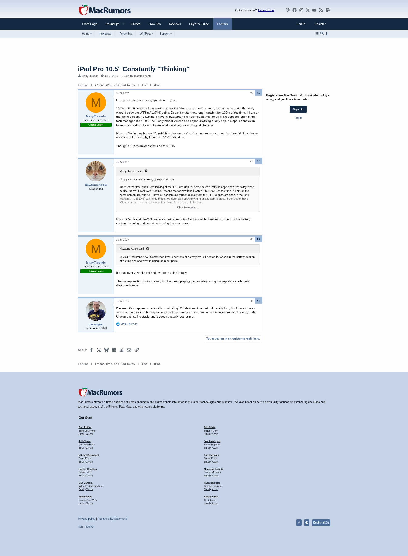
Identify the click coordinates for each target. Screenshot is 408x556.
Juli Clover (85, 441)
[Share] (251, 93)
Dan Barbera (85, 482)
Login (298, 117)
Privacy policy (86, 518)
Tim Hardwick (211, 455)
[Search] (322, 33)
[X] (308, 10)
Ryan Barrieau (212, 482)
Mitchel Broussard (89, 455)
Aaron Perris (211, 496)
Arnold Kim (85, 427)
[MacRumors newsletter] (328, 10)
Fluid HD (89, 526)
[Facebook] (294, 10)
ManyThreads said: (131, 171)
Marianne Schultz (213, 469)
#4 (258, 300)
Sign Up (298, 109)
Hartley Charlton (88, 469)
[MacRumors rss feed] (321, 10)
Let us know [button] (266, 10)
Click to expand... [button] (188, 207)
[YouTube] (314, 10)
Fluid (80, 526)
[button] (110, 24)
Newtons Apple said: (132, 248)
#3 (258, 239)
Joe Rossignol (212, 441)
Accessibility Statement (112, 518)
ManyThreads (90, 76)
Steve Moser (85, 496)
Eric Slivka (209, 427)
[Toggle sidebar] (327, 33)
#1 (258, 92)
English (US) (321, 522)
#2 (258, 161)
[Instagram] (301, 10)
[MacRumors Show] (288, 10)
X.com (89, 434)
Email (81, 434)
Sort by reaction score (138, 76)
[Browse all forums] (317, 33)
